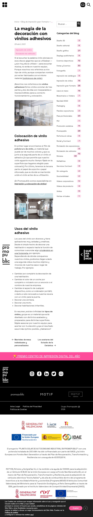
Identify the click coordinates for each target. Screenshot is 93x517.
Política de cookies (11, 512)
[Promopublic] (7, 255)
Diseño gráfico (63, 51)
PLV (58, 121)
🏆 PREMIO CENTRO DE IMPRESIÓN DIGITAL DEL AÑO (46, 356)
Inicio (17, 22)
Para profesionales (64, 116)
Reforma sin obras (64, 136)
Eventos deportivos (65, 61)
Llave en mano (62, 91)
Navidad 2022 (62, 101)
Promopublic (62, 131)
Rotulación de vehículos (66, 151)
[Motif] (46, 394)
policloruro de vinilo (32, 78)
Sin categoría (62, 171)
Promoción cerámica (65, 126)
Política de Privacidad (32, 406)
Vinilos (59, 191)
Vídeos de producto (65, 186)
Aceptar (76, 508)
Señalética (61, 161)
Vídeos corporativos (65, 181)
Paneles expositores (65, 111)
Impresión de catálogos (66, 76)
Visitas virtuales (63, 196)
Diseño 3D (61, 41)
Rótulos (60, 156)
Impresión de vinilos (65, 81)
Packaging (61, 106)
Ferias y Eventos (63, 66)
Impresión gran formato (66, 86)
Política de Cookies (18, 409)
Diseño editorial (63, 46)
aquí (32, 515)
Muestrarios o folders (66, 96)
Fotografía (61, 71)
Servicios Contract (64, 166)
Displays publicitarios (65, 56)
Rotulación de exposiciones (68, 146)
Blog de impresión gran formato (35, 22)
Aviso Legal (15, 406)
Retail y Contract (64, 141)
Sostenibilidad (62, 176)
